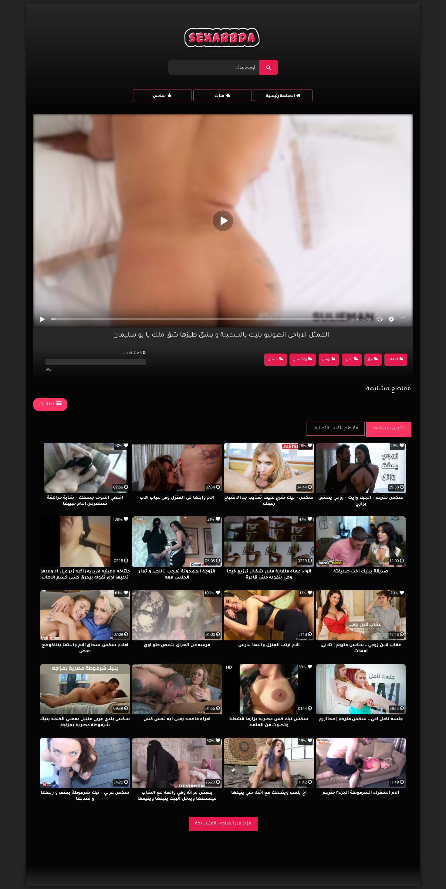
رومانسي (300, 360)
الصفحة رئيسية (280, 96)
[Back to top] (427, 871)
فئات (219, 96)
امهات (393, 360)
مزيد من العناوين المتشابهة (223, 823)
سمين (273, 360)
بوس (326, 360)
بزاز (370, 360)
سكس (159, 96)
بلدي (349, 360)
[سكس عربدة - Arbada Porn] (223, 39)
